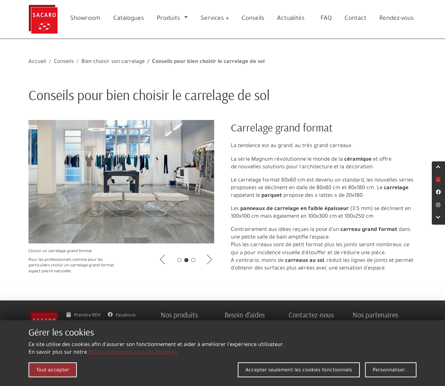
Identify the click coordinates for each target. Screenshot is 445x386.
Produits (168, 19)
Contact (355, 19)
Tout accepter (52, 370)
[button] (187, 19)
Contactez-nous (311, 314)
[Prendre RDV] (438, 180)
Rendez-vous (396, 19)
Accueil (37, 62)
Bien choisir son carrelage (113, 62)
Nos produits (179, 314)
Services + (215, 19)
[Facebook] (438, 193)
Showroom (85, 19)
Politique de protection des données (132, 353)
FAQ (326, 19)
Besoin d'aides (245, 314)
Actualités (291, 19)
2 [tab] (186, 260)
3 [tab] (193, 260)
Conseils (64, 62)
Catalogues (128, 19)
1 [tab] (179, 260)
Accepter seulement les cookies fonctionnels (298, 370)
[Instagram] (438, 206)
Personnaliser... (391, 370)
